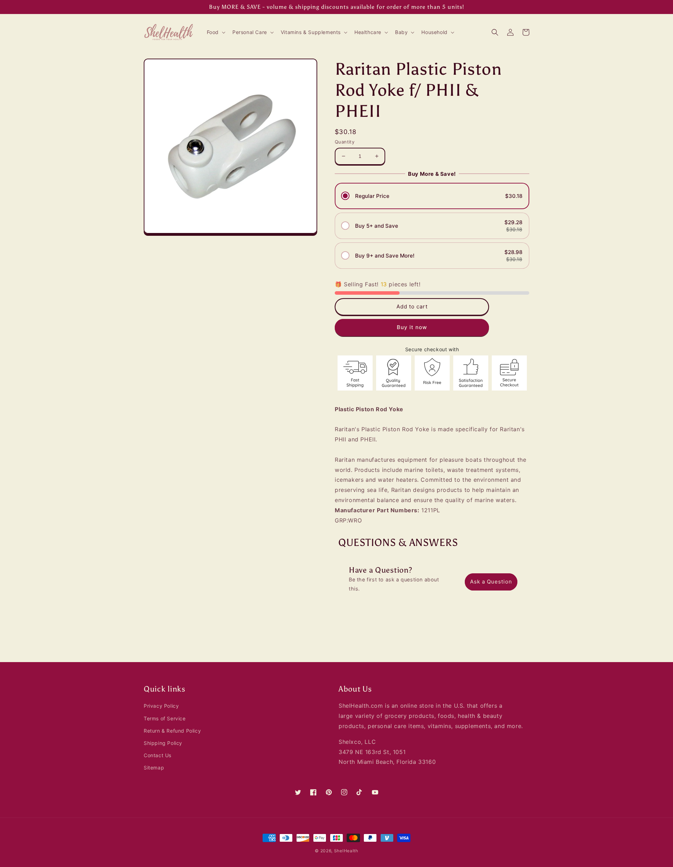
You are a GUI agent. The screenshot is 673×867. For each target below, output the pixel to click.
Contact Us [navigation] (157, 755)
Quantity (344, 142)
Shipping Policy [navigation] (163, 743)
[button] (215, 32)
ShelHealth (346, 850)
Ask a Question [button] (491, 581)
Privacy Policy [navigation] (161, 706)
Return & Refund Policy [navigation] (172, 731)
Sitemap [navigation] (154, 768)
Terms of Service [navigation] (165, 718)
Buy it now (412, 327)
